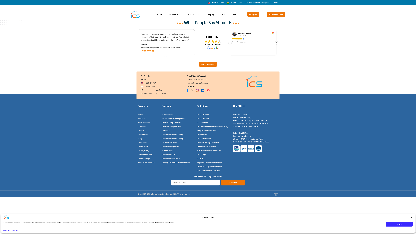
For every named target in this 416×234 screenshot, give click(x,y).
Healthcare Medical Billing (172, 134)
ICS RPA (200, 158)
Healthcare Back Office (171, 158)
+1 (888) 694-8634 (217, 3)
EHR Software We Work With (209, 150)
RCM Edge (201, 154)
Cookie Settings (144, 158)
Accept (399, 224)
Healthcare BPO (168, 154)
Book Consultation (276, 14)
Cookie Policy (6, 230)
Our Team (141, 126)
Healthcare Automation (206, 146)
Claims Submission (169, 142)
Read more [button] (250, 52)
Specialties (166, 130)
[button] (412, 217)
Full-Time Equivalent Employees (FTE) (212, 126)
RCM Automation (204, 138)
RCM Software (203, 118)
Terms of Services (145, 154)
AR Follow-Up (167, 150)
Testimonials (143, 134)
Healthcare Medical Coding (172, 138)
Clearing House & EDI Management (176, 162)
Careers (275, 3)
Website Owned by (276, 194)
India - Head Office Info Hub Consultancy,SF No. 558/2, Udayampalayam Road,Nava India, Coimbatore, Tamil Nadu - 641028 (251, 137)
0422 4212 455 (161, 93)
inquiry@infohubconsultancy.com (197, 83)
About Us (141, 118)
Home (159, 14)
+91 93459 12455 (236, 3)
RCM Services (174, 14)
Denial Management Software (209, 166)
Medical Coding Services (171, 126)
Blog (223, 14)
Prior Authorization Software (208, 170)
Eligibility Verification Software (209, 162)
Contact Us (142, 142)
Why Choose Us (144, 122)
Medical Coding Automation (208, 142)
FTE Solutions (202, 122)
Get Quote (253, 14)
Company (210, 14)
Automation (202, 134)
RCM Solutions (193, 14)
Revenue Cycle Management (173, 118)
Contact (236, 14)
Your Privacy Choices (146, 162)
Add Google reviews (208, 64)
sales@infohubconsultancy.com (258, 2)
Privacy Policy (14, 230)
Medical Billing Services (171, 122)
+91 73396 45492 (146, 93)
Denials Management (170, 146)
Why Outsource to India (206, 130)
